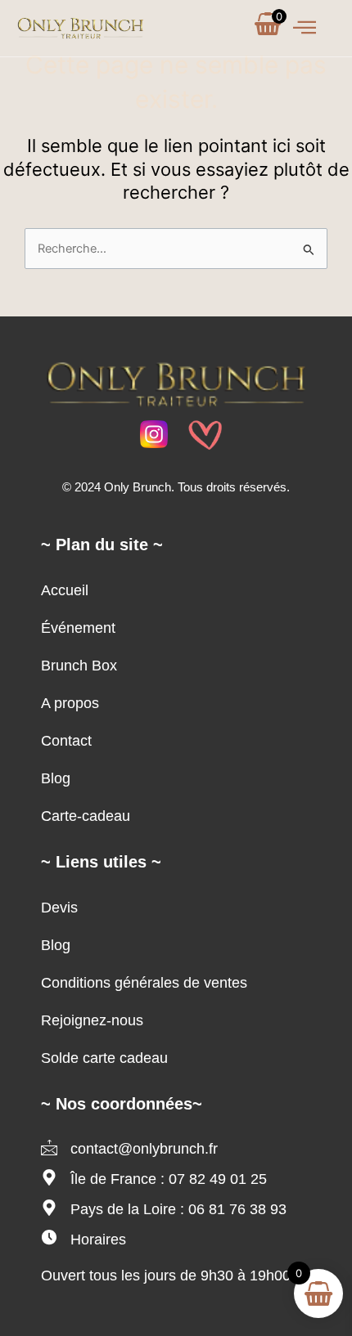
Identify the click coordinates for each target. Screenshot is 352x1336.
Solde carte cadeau (104, 1058)
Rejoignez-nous (92, 1020)
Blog (55, 778)
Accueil (64, 590)
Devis (59, 907)
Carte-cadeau (85, 816)
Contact (66, 741)
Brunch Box (79, 665)
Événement (78, 628)
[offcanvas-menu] (304, 28)
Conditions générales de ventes (144, 983)
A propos (70, 703)
